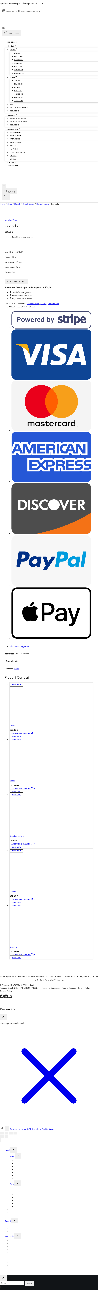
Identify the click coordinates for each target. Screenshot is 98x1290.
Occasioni (14, 111)
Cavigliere (18, 60)
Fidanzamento (16, 135)
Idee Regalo (9, 1236)
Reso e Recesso (69, 988)
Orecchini (18, 70)
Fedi (11, 104)
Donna (12, 1156)
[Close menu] (0, 1140)
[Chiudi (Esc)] (2, 1133)
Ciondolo (13, 725)
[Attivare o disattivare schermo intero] (11, 1133)
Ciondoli (18, 63)
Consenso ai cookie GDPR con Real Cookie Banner (32, 1129)
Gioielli (43, 303)
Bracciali (18, 56)
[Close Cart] (3, 1017)
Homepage (12, 42)
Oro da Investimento (19, 107)
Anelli (17, 53)
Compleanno (15, 132)
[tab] (51, 646)
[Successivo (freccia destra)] (6, 1136)
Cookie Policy (6, 991)
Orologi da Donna (18, 121)
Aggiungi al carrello (16, 282)
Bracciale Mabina (17, 836)
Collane (18, 66)
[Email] (9, 997)
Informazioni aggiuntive (19, 646)
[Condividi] (6, 1133)
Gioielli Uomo (53, 303)
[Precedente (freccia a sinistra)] (2, 1136)
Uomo (16, 668)
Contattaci (13, 165)
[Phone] (11, 997)
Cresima (13, 156)
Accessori (18, 101)
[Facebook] (2, 997)
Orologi (8, 1221)
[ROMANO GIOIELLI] (12, 24)
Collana (13, 891)
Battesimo (14, 149)
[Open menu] (4, 186)
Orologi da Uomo (18, 118)
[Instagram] (6, 997)
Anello (12, 780)
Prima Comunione (17, 152)
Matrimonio (15, 139)
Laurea (13, 159)
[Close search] (3, 1278)
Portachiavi (19, 73)
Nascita (13, 146)
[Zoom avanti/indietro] (15, 1133)
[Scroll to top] (2, 1128)
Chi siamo (12, 162)
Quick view (16, 684)
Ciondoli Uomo (11, 219)
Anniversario (16, 142)
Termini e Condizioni (51, 988)
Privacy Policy (84, 988)
